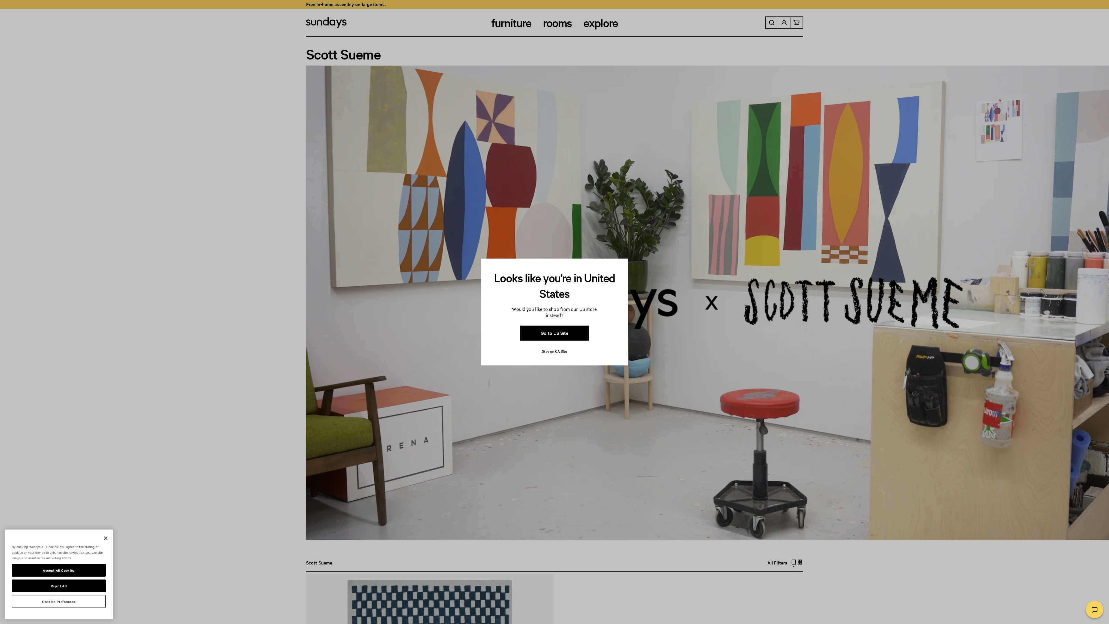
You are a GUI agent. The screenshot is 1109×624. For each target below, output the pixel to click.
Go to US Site (554, 333)
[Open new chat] (1094, 609)
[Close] (105, 538)
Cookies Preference (58, 601)
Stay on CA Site (554, 351)
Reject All (59, 586)
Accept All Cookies (59, 570)
